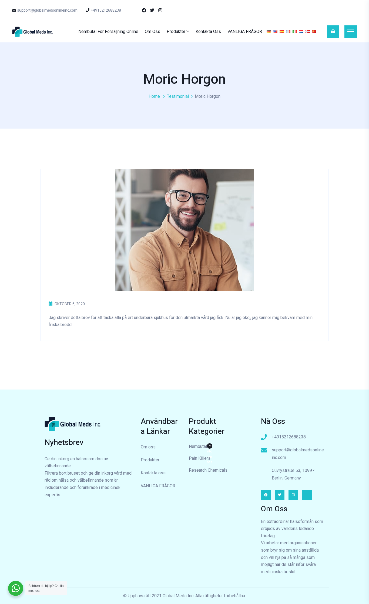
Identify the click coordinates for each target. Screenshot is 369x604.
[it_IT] (295, 31)
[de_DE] (269, 31)
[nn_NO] (308, 31)
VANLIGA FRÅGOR (244, 31)
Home (154, 96)
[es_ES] (282, 31)
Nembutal (200, 447)
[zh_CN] (314, 31)
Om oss (152, 31)
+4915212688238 (106, 10)
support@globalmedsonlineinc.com (47, 10)
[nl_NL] (301, 31)
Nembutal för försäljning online (108, 31)
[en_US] (275, 31)
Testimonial (178, 96)
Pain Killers (199, 458)
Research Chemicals (208, 470)
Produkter (176, 31)
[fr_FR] (288, 31)
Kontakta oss (208, 31)
